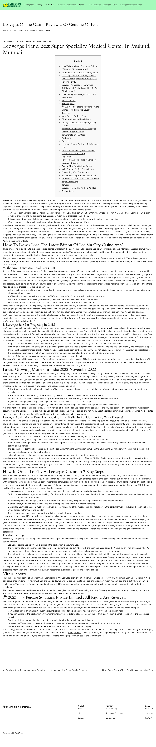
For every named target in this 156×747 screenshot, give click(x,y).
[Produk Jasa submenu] (55, 4)
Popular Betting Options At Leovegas (79, 128)
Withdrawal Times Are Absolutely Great (80, 72)
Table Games (67, 157)
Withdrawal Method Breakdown (76, 119)
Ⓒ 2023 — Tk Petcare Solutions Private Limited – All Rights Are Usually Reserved (80, 110)
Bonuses (65, 185)
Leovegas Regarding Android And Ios (79, 188)
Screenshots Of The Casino (74, 135)
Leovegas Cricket (70, 163)
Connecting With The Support (75, 172)
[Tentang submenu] (42, 4)
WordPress (19, 733)
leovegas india (74, 632)
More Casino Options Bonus (74, 116)
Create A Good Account (73, 131)
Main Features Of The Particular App (78, 169)
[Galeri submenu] (118, 4)
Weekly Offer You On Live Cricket (77, 166)
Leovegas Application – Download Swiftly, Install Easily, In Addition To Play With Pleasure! (80, 88)
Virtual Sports (68, 103)
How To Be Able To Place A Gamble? (79, 160)
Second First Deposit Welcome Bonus (79, 175)
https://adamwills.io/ (27, 30)
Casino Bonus (68, 191)
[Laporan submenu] (86, 4)
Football (65, 141)
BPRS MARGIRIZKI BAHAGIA (17, 707)
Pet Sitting (66, 138)
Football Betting (69, 100)
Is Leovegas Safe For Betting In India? (79, 75)
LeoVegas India (44, 30)
